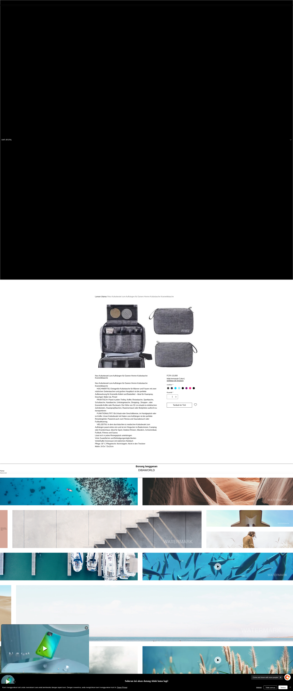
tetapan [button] (259, 687)
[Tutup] (290, 687)
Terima (283, 687)
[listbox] (146, 140)
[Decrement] (168, 397)
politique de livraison (175, 381)
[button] (146, 140)
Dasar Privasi (122, 687)
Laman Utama (100, 297)
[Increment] (176, 397)
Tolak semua (270, 687)
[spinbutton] (172, 397)
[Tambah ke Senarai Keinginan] (195, 404)
